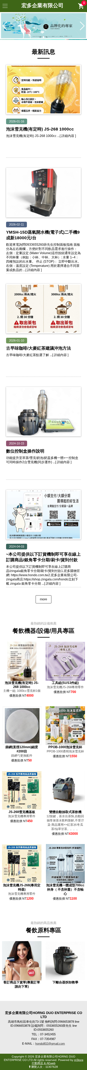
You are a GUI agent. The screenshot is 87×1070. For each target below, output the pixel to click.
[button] (40, 37)
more (43, 599)
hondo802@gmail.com (50, 1043)
